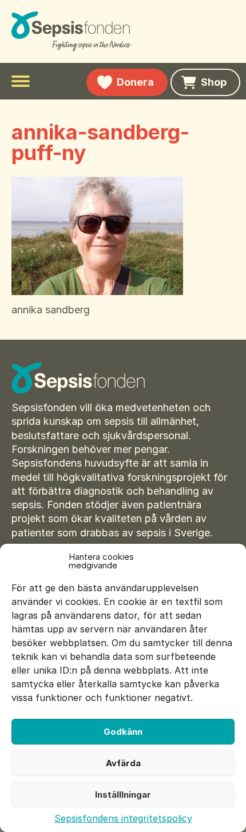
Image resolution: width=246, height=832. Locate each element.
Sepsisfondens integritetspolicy (123, 818)
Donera (135, 82)
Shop (214, 82)
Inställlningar (123, 794)
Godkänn (123, 731)
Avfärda (123, 763)
